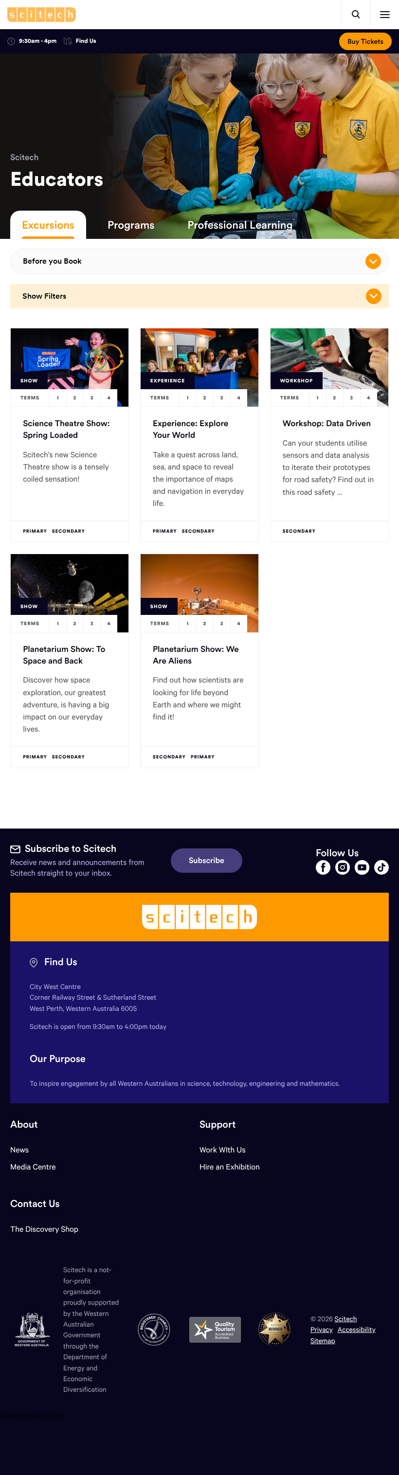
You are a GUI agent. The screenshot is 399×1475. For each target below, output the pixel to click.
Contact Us (35, 1204)
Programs (131, 225)
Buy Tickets (365, 41)
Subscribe (206, 860)
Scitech (24, 157)
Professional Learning (239, 225)
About (24, 1124)
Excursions (48, 225)
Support (218, 1124)
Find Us (86, 41)
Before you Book (52, 261)
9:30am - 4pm (37, 41)
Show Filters (44, 296)
